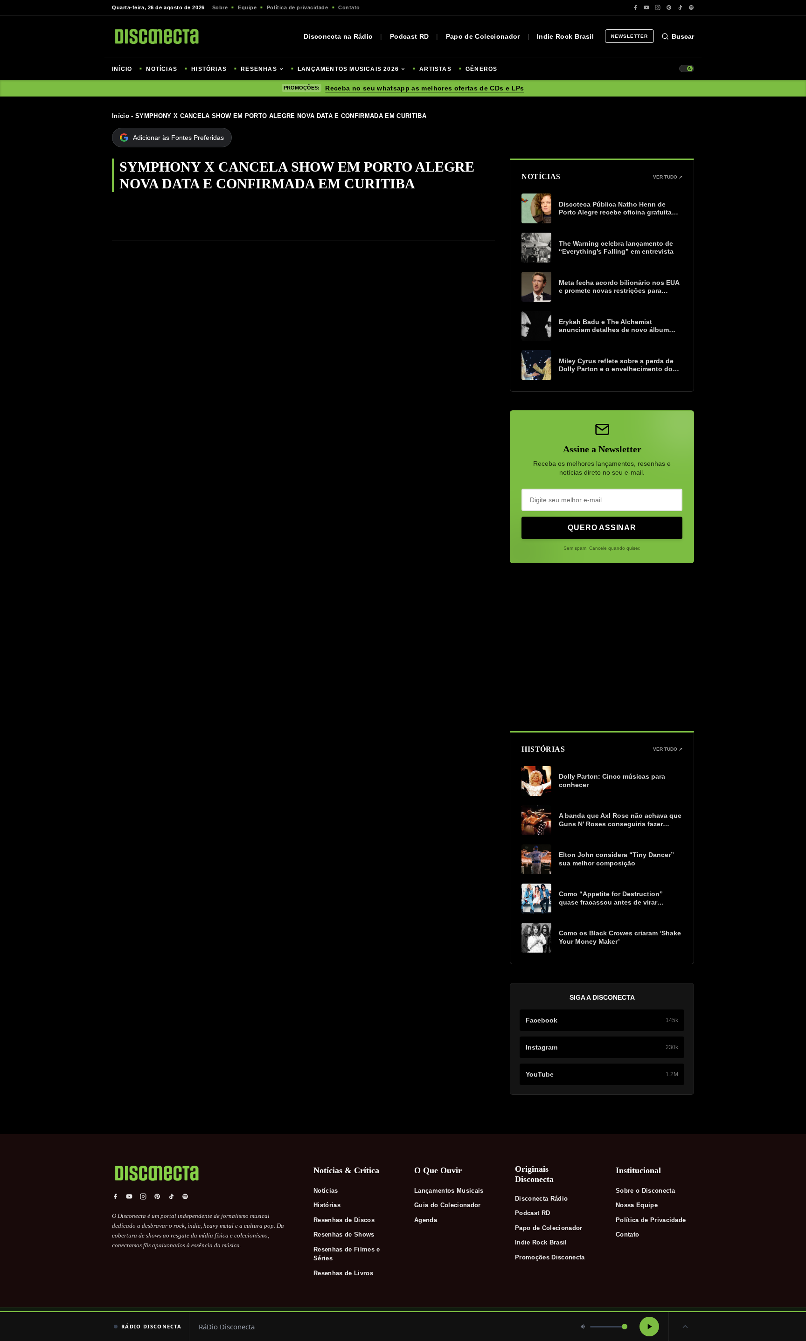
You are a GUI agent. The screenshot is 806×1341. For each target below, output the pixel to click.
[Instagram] (657, 7)
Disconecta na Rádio (338, 36)
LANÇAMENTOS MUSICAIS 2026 (348, 69)
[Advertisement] (602, 647)
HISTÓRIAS (209, 69)
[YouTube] (646, 7)
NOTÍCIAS (161, 69)
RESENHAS (259, 69)
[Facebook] (635, 7)
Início (120, 115)
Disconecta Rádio (541, 1198)
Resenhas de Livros (343, 1273)
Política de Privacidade (651, 1220)
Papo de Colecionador (483, 36)
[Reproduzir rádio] (649, 1326)
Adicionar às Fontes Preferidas (178, 137)
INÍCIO (122, 69)
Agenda (425, 1220)
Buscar (683, 36)
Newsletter (629, 36)
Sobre (220, 7)
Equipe (247, 7)
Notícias (325, 1190)
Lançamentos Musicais (449, 1190)
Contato (349, 7)
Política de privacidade (297, 7)
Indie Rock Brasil (565, 36)
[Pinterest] (669, 7)
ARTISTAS (435, 69)
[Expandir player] (685, 1327)
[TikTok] (680, 7)
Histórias (326, 1205)
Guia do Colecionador (447, 1205)
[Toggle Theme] (686, 68)
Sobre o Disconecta (645, 1190)
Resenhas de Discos (344, 1220)
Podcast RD (409, 36)
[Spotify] (691, 7)
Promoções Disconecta (550, 1257)
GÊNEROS (481, 69)
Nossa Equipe (637, 1205)
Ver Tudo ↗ (667, 177)
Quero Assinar (602, 528)
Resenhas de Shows (344, 1234)
